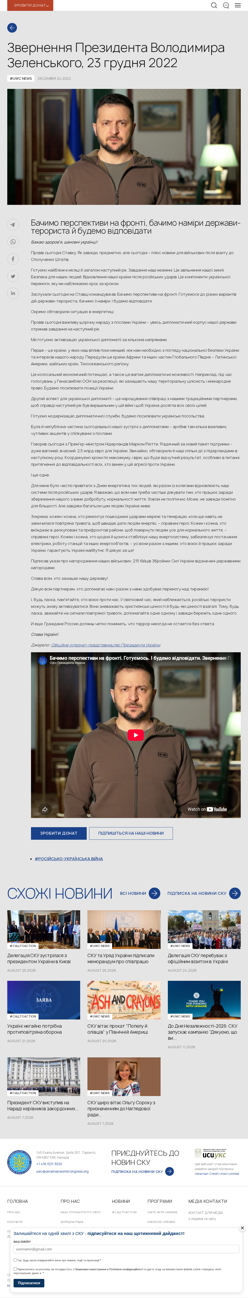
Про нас (14, 1212)
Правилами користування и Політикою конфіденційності (109, 1269)
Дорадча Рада (72, 1222)
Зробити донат (59, 833)
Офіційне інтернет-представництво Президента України (105, 645)
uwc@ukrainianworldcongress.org (62, 1171)
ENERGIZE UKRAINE (161, 1222)
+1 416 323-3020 (49, 1164)
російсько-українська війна (70, 858)
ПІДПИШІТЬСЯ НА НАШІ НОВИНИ (131, 833)
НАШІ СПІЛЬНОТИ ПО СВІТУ (81, 1212)
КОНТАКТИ (15, 1222)
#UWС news (21, 78)
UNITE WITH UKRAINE (162, 1212)
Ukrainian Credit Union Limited (217, 1174)
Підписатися (29, 1283)
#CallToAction (124, 1212)
